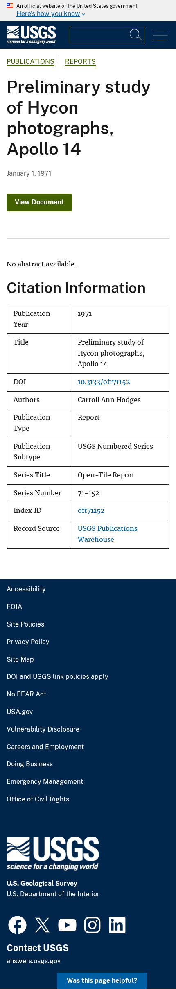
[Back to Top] (146, 959)
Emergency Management (45, 781)
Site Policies (25, 624)
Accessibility (26, 589)
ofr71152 (91, 511)
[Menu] (160, 35)
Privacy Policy (28, 642)
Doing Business (30, 764)
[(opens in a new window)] (17, 924)
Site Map (20, 659)
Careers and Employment (45, 747)
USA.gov (20, 712)
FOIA (14, 607)
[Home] (31, 42)
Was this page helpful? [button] (102, 981)
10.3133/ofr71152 (104, 382)
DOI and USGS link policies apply (57, 676)
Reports (80, 61)
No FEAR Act (26, 694)
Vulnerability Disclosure (43, 729)
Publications (30, 61)
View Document (39, 202)
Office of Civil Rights (38, 799)
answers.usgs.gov (34, 961)
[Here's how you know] (88, 10)
